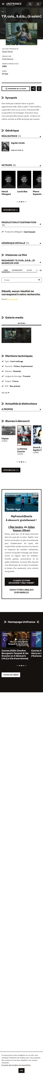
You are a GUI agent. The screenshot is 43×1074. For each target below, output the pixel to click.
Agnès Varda (7, 51)
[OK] (21, 1070)
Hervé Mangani (6, 193)
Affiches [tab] (21, 323)
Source (4, 299)
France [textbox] (6, 280)
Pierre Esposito (37, 193)
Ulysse (5, 438)
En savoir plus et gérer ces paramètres (16, 1065)
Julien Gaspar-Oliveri (24, 528)
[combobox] (21, 280)
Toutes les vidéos (10, 675)
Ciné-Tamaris (7, 59)
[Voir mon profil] (38, 4)
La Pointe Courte (22, 450)
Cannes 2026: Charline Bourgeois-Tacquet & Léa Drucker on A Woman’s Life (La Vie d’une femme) (15, 654)
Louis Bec (22, 191)
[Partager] (33, 88)
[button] (28, 331)
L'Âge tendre (15, 527)
